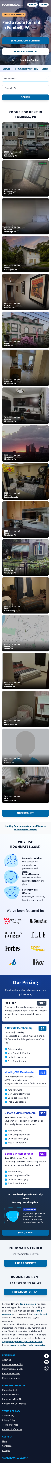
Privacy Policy (8, 1420)
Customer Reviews (11, 1373)
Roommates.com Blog (12, 1364)
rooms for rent (40, 1314)
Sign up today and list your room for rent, (22, 1341)
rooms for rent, (17, 1345)
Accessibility (8, 1415)
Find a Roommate (25, 1263)
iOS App (6, 1450)
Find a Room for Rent (25, 1292)
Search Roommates (26, 51)
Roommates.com (28, 1304)
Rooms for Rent (9, 1390)
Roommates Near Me (12, 1399)
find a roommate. (36, 1345)
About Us (6, 1359)
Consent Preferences (12, 1429)
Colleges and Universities (14, 1403)
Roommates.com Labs (12, 1369)
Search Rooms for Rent (25, 40)
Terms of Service (10, 1424)
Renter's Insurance (11, 1378)
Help (4, 1441)
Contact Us (7, 1445)
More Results (25, 813)
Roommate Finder (10, 1394)
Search (25, 97)
